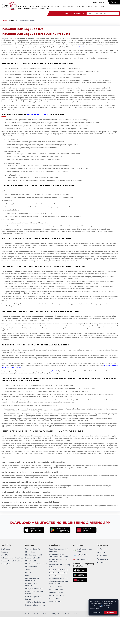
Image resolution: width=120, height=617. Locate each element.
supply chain (53, 371)
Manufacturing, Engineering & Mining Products (36, 565)
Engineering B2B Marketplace (31, 584)
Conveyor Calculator (57, 592)
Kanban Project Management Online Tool (58, 577)
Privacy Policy (6, 564)
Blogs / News (30, 552)
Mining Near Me (31, 561)
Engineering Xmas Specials (35, 605)
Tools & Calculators (24, 9)
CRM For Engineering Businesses (32, 598)
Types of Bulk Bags (37, 115)
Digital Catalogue (67, 6)
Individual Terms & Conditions (12, 558)
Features (4, 552)
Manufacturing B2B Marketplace (32, 579)
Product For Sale (28, 6)
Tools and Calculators (33, 549)
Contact (42, 9)
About (48, 9)
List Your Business (87, 6)
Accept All (110, 612)
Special (77, 6)
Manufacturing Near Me (34, 555)
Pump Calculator (55, 598)
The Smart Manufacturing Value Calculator (58, 582)
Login (95, 2)
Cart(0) (116, 2)
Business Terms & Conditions (11, 561)
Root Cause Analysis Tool (58, 573)
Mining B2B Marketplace (34, 589)
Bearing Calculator (56, 589)
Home (19, 6)
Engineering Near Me (32, 558)
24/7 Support (6, 549)
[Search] (117, 13)
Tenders (102, 6)
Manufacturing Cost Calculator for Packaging (58, 555)
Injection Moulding (79, 47)
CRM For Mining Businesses (35, 602)
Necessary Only (96, 612)
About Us (4, 555)
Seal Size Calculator (56, 586)
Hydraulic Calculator (56, 595)
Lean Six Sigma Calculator (58, 570)
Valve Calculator (55, 601)
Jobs (96, 6)
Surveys (34, 9)
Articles (57, 6)
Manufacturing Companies (45, 6)
